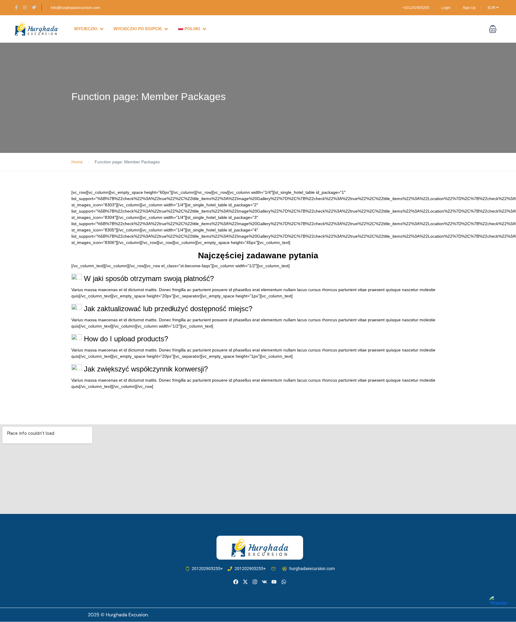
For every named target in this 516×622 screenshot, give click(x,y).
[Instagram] (255, 582)
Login (446, 8)
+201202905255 (415, 8)
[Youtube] (274, 582)
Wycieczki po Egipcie (137, 28)
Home (77, 161)
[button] (493, 29)
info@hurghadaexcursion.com (75, 8)
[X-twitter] (245, 582)
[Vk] (264, 582)
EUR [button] (492, 8)
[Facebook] (236, 582)
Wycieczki (85, 28)
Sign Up (469, 8)
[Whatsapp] (284, 582)
